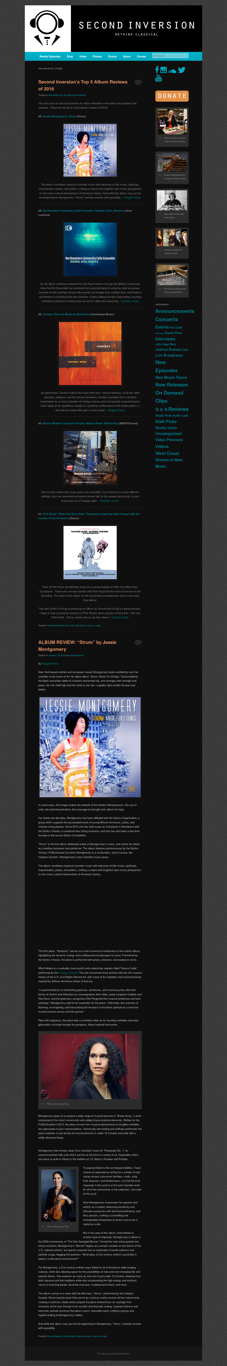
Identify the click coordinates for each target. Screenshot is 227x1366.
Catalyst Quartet (68, 972)
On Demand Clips (72, 1336)
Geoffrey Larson (109, 500)
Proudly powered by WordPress (113, 1353)
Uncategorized (168, 433)
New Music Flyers (171, 377)
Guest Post (173, 332)
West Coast (167, 453)
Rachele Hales (120, 617)
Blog (70, 56)
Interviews (165, 339)
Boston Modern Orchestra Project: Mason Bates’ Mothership (80, 423)
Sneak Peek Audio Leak (171, 415)
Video (82, 56)
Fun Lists (70, 625)
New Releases (55, 1336)
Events (112, 56)
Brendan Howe (130, 301)
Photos (97, 56)
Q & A (161, 409)
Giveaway (159, 333)
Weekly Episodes (49, 56)
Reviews (80, 625)
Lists (184, 349)
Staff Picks (166, 421)
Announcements (56, 625)
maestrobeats (79, 95)
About (127, 56)
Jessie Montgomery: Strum (59, 116)
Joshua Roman (168, 349)
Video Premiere (169, 439)
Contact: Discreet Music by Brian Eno (66, 314)
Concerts (166, 319)
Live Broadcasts (169, 355)
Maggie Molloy (132, 197)
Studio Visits (166, 427)
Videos (162, 446)
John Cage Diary (165, 344)
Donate (141, 56)
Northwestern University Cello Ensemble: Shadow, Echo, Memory (83, 211)
